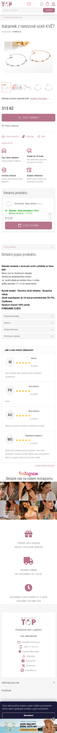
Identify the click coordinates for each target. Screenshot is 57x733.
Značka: (7, 143)
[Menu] (53, 3)
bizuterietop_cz (30, 670)
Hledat (49, 10)
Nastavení (28, 715)
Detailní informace (38, 98)
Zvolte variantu (31, 117)
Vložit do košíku (31, 225)
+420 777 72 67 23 (31, 647)
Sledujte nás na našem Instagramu (29, 478)
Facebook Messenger (31, 651)
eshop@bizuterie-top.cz (31, 642)
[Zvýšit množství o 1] (50, 214)
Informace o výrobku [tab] (12, 336)
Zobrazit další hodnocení (44, 465)
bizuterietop (30, 666)
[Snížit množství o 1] (50, 218)
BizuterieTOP (31, 661)
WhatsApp (31, 656)
